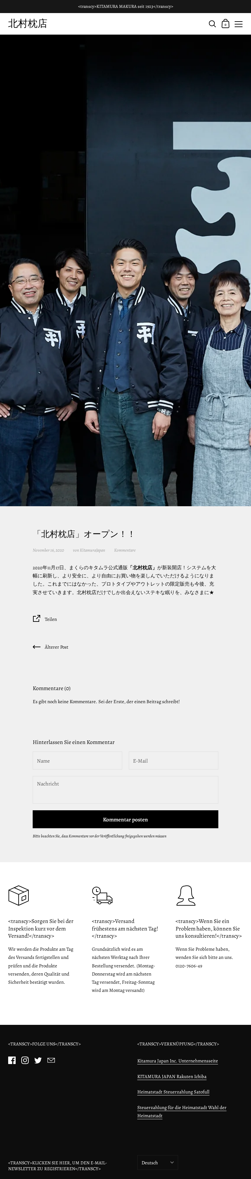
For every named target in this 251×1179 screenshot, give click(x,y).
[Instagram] (24, 1060)
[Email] (51, 1060)
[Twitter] (37, 1060)
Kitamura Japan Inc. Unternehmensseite (177, 1061)
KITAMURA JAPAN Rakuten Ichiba (172, 1076)
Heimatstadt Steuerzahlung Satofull (173, 1092)
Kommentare (125, 550)
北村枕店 (27, 23)
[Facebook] (11, 1060)
